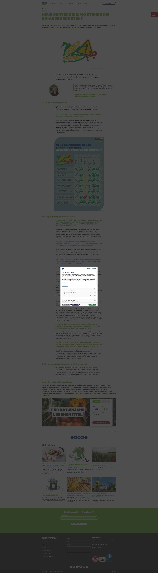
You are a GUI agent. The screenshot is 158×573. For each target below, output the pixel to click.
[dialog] (79, 286)
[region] (79, 287)
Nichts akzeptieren (75, 304)
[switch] (94, 289)
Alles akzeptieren (92, 304)
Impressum (88, 268)
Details (91, 292)
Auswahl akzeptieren (66, 304)
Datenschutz (94, 268)
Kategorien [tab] (64, 285)
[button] (94, 292)
